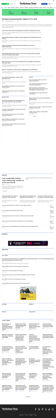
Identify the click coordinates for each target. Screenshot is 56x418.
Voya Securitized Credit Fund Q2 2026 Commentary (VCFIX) (48, 325)
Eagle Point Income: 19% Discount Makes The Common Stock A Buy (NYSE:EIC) (7, 387)
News (9, 7)
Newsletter (44, 3)
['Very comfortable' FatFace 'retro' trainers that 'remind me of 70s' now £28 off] (40, 185)
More (51, 7)
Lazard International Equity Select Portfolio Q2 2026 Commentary (11, 13)
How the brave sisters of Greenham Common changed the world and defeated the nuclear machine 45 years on (48, 388)
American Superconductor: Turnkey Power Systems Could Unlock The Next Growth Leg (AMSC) (34, 338)
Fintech (44, 7)
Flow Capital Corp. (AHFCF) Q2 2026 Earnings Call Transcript (14, 279)
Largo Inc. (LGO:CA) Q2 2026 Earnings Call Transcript (12, 270)
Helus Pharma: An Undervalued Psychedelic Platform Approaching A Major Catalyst (7, 326)
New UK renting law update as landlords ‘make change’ (12, 210)
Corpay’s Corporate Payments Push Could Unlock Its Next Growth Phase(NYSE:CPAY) (18, 46)
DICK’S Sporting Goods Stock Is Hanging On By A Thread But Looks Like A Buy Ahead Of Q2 (13, 101)
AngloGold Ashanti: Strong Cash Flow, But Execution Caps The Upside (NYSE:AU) (34, 387)
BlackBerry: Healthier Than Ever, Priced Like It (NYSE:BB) (7, 336)
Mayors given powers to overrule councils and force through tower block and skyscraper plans (21, 62)
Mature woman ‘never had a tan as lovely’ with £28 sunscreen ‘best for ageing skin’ (17, 221)
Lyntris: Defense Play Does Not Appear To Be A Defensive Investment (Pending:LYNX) (13, 115)
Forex (48, 7)
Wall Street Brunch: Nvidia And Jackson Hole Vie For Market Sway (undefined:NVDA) (25, 13)
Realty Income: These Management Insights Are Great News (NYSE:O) (20, 326)
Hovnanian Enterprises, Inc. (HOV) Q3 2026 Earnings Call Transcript (34, 360)
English (51, 3)
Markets (26, 7)
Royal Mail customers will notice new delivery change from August (45, 196)
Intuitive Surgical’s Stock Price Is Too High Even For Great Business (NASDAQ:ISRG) (21, 349)
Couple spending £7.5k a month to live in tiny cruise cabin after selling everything (10, 196)
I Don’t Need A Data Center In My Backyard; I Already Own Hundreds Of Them (21, 30)
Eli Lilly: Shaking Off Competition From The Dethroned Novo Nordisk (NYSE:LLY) (13, 87)
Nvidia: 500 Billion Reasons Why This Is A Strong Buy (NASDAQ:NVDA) (15, 266)
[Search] (55, 7)
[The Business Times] (28, 4)
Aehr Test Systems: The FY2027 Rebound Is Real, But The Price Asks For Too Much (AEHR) (14, 124)
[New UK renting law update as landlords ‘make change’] (52, 212)
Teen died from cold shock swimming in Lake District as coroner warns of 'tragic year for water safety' (20, 377)
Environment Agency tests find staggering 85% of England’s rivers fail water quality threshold (20, 226)
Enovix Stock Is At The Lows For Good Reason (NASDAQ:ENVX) (39, 98)
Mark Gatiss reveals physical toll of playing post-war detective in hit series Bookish (21, 387)
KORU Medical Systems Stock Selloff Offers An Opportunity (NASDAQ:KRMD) (38, 84)
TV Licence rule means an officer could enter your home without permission (16, 205)
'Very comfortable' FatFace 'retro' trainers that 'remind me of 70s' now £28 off (13, 180)
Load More (27, 396)
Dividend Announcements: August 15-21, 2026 (19, 19)
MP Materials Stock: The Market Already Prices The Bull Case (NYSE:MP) (16, 283)
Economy (22, 7)
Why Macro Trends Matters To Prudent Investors (49, 13)
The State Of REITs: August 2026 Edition (34, 347)
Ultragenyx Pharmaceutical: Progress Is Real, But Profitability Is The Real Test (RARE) (18, 274)
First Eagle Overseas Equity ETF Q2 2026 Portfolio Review (36, 13)
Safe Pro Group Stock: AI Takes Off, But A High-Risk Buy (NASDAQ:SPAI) (19, 69)
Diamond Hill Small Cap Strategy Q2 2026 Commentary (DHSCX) (48, 336)
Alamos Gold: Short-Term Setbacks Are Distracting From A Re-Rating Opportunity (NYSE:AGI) (21, 361)
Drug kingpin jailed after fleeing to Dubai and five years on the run (38, 93)
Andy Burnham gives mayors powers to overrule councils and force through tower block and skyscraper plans (21, 54)
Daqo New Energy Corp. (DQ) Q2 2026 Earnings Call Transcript (6, 375)
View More (52, 320)
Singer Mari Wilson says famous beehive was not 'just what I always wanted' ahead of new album (13, 120)
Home (5, 7)
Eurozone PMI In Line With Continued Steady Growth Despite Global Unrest (34, 326)
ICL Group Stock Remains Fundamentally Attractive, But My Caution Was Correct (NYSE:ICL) (48, 350)
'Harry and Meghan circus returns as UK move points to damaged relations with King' (48, 376)
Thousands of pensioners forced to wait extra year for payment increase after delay (18, 215)
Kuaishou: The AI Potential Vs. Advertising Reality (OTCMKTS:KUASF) (38, 112)
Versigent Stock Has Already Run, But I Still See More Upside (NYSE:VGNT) (7, 348)
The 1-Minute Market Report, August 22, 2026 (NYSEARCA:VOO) (12, 78)
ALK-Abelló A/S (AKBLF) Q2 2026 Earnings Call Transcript (33, 375)
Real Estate (36, 7)
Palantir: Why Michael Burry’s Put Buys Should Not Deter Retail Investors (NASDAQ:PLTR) (21, 337)
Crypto (40, 7)
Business (4, 3)
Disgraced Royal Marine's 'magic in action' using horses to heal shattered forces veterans (21, 38)
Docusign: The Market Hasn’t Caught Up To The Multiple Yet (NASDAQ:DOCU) (13, 91)
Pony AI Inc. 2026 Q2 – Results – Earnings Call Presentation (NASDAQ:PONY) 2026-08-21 (40, 107)
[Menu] (1, 7)
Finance (17, 7)
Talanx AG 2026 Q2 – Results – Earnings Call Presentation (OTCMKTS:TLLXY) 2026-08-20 (7, 361)
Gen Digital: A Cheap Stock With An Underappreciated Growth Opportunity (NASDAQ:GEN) (13, 110)
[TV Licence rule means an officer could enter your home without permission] (52, 206)
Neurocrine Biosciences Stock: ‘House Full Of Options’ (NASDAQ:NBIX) (37, 80)
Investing (31, 7)
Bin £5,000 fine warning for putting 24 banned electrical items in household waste (28, 196)
